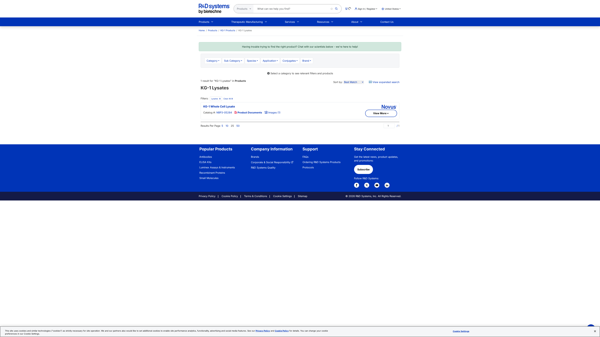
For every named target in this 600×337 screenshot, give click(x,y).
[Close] (595, 331)
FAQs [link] (305, 156)
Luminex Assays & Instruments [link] (217, 167)
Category (212, 60)
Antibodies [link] (205, 156)
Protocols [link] (308, 167)
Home (202, 30)
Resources (323, 21)
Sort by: (338, 82)
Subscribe (363, 169)
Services (290, 21)
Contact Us (386, 21)
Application (269, 60)
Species (251, 60)
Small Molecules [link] (208, 178)
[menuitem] (202, 30)
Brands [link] (255, 156)
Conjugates (289, 60)
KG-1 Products (227, 30)
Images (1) (274, 112)
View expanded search (385, 82)
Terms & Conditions (255, 196)
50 (238, 125)
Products (204, 21)
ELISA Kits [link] (205, 162)
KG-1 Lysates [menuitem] (245, 30)
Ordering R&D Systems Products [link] (321, 162)
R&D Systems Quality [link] (263, 167)
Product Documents (249, 112)
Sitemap (302, 196)
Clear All (228, 99)
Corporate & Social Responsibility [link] (270, 162)
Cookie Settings (282, 196)
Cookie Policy (230, 196)
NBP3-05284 (224, 112)
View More (380, 113)
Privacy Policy (207, 196)
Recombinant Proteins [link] (212, 172)
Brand (305, 60)
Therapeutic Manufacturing (247, 21)
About (354, 21)
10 (227, 125)
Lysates (214, 99)
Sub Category (232, 60)
